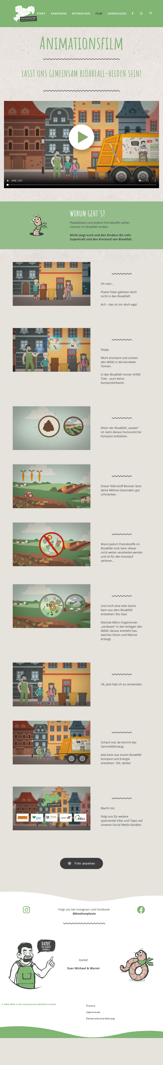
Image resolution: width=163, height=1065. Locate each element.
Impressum (93, 1012)
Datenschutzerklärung (100, 1018)
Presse (90, 1006)
